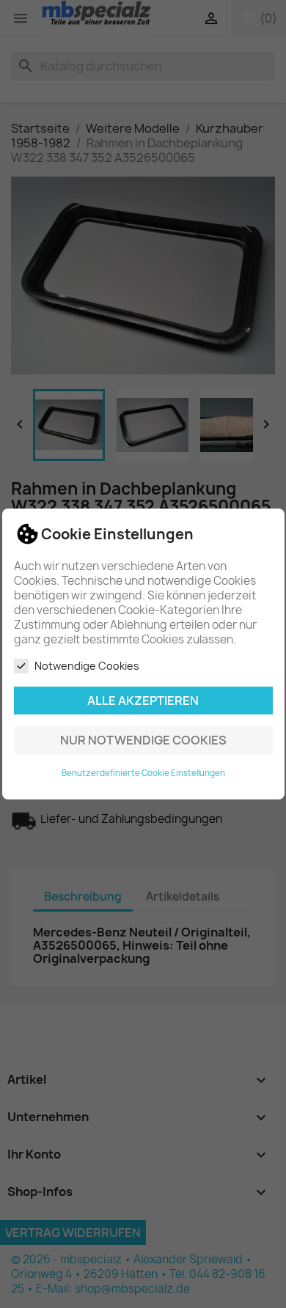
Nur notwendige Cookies (143, 740)
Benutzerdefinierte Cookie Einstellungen (143, 773)
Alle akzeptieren (143, 700)
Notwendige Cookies (86, 666)
